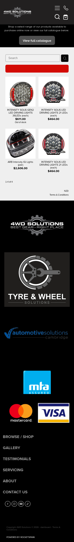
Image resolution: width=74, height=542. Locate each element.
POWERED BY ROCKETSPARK (20, 537)
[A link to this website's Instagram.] (14, 504)
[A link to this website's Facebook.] (8, 504)
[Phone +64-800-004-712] (66, 8)
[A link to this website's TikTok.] (28, 504)
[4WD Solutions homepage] (28, 12)
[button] (57, 16)
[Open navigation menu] (57, 8)
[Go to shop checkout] (66, 16)
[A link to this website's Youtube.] (21, 504)
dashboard (45, 527)
